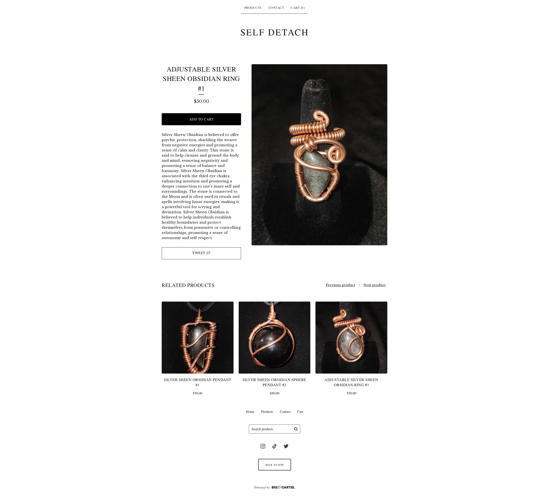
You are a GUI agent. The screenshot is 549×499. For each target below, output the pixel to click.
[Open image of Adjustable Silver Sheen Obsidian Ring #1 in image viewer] (319, 155)
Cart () (298, 7)
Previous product (340, 285)
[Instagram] (263, 446)
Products (253, 7)
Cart (300, 411)
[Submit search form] (296, 429)
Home (250, 411)
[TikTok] (274, 446)
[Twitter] (286, 446)
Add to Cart (201, 119)
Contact (276, 7)
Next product (374, 285)
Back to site (274, 464)
